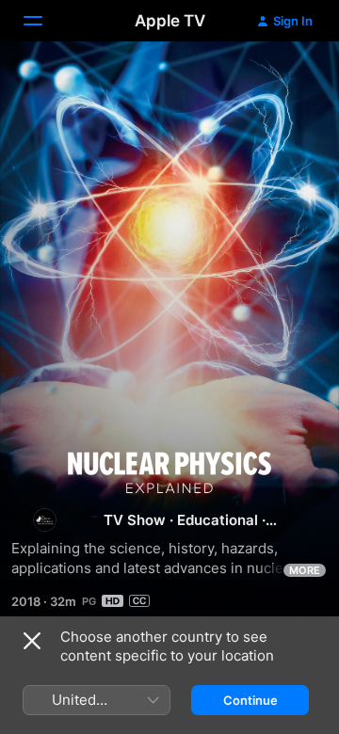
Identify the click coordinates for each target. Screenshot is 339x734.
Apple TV (170, 20)
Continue (250, 700)
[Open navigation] (44, 20)
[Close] (32, 640)
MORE (304, 570)
